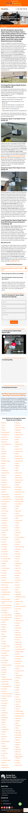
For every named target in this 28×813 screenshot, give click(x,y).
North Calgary (18, 489)
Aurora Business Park (6, 444)
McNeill (17, 453)
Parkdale (17, 523)
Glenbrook (4, 672)
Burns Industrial (5, 494)
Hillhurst (3, 722)
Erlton (3, 638)
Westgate (17, 739)
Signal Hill (17, 625)
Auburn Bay (4, 442)
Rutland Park (18, 592)
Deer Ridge (4, 577)
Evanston (4, 641)
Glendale (4, 677)
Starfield (17, 668)
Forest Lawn (4, 662)
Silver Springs (18, 627)
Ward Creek (17, 730)
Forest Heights (5, 660)
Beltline (3, 468)
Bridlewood (4, 489)
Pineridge (17, 539)
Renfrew (17, 561)
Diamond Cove (5, 585)
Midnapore (17, 465)
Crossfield (4, 573)
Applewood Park (5, 434)
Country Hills (4, 556)
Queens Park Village (19, 546)
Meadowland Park (19, 458)
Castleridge (4, 506)
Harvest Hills (4, 703)
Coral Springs (7, 25)
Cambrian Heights (6, 496)
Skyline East (18, 632)
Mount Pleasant (18, 477)
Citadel (3, 532)
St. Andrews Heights (19, 666)
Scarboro (17, 604)
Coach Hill (4, 539)
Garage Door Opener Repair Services (9, 793)
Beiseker (4, 463)
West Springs (18, 737)
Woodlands (17, 762)
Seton (16, 611)
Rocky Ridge (18, 573)
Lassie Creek (4, 753)
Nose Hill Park (18, 503)
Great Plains (4, 689)
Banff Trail (4, 451)
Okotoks (17, 513)
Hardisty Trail (4, 700)
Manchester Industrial (20, 427)
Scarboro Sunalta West (20, 606)
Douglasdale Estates (6, 592)
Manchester (18, 425)
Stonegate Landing (19, 670)
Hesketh (3, 710)
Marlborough (18, 432)
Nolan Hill (17, 484)
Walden (17, 728)
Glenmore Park (5, 681)
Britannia (4, 492)
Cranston (4, 565)
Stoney (16, 673)
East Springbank (5, 619)
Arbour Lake (4, 437)
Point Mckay (18, 542)
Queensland (18, 549)
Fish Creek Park (5, 655)
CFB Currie (4, 513)
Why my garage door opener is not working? (13, 273)
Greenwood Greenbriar (7, 696)
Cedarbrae (4, 508)
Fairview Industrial (6, 650)
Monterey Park (18, 472)
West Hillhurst (18, 735)
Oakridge (17, 506)
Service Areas (5, 795)
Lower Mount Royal (6, 760)
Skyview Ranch (18, 637)
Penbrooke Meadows (20, 537)
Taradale (17, 689)
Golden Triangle (5, 684)
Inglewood (4, 731)
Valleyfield (17, 720)
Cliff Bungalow (5, 537)
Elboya (3, 634)
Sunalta (17, 680)
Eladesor (4, 629)
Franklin (3, 667)
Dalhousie (4, 575)
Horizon (3, 724)
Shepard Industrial (19, 620)
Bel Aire (3, 465)
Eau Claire (4, 624)
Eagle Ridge (4, 610)
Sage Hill (17, 599)
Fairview (3, 648)
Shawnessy (17, 618)
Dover (3, 596)
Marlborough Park (19, 434)
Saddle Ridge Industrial (20, 596)
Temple (17, 692)
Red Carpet (17, 556)
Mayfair (17, 439)
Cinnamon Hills (5, 530)
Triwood (17, 697)
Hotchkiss (4, 727)
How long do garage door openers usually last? (12, 268)
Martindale (17, 437)
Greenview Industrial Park (7, 693)
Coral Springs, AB (7, 803)
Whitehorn (17, 744)
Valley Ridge (18, 718)
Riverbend (17, 570)
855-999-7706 (21, 9)
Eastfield (4, 622)
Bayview (3, 458)
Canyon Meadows (6, 501)
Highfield (4, 715)
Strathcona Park (18, 675)
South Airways (18, 642)
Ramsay (17, 551)
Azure (3, 446)
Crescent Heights (5, 568)
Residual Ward (18, 563)
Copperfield (4, 549)
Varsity (16, 723)
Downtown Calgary (6, 599)
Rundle (16, 589)
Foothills (4, 657)
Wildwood (17, 747)
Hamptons (4, 698)
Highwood (4, 719)
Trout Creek (18, 699)
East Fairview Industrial (7, 615)
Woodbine (17, 760)
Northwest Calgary (19, 501)
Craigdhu (4, 563)
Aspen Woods (5, 439)
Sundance (17, 682)
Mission (17, 470)
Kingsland (4, 746)
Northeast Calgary (19, 499)
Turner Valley (18, 701)
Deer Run (4, 580)
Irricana (3, 734)
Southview (17, 654)
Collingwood (4, 544)
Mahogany (17, 422)
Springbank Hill (18, 661)
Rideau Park (18, 568)
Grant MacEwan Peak (6, 686)
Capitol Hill (4, 503)
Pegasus (17, 534)
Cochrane (4, 542)
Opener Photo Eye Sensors (7, 788)
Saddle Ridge (18, 594)
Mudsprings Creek (19, 480)
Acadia (3, 425)
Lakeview (4, 750)
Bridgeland (4, 484)
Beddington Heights (6, 461)
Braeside (4, 477)
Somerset (17, 639)
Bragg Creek (4, 480)
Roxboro (17, 582)
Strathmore (17, 677)
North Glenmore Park (19, 492)
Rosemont (17, 577)
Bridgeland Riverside (6, 487)
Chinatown (4, 523)
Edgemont (4, 627)
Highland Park (5, 717)
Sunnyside (17, 685)
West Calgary (18, 732)
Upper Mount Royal (19, 716)
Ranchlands (17, 554)
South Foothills (18, 647)
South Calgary (18, 644)
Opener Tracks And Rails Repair (8, 790)
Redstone (17, 558)
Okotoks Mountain (19, 515)
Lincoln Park (4, 758)
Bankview (4, 456)
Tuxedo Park (18, 706)
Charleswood (5, 518)
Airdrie (3, 427)
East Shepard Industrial (7, 617)
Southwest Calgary (19, 656)
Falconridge (4, 653)
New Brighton (18, 482)
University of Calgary (19, 713)
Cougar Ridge (5, 554)
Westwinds (17, 742)
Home (2, 25)
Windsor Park (18, 754)
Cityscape (4, 534)
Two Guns (17, 708)
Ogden (16, 508)
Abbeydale (4, 422)
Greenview (4, 691)
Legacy (3, 755)
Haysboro (4, 708)
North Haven (18, 494)
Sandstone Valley (19, 601)
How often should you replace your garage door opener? (12, 278)
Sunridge (17, 687)
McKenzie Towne (19, 451)
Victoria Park (18, 725)
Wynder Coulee (18, 765)
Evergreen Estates (6, 646)
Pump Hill (17, 544)
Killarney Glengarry (6, 741)
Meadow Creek (18, 456)
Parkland (17, 527)
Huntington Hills (5, 729)
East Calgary (4, 612)
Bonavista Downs (5, 472)
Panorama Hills (18, 520)
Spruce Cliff (18, 663)
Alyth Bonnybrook (6, 432)
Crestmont (4, 570)
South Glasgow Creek (20, 649)
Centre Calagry (5, 511)
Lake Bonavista (5, 748)
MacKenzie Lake (5, 767)
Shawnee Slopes (19, 615)
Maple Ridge (18, 430)
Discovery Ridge (5, 587)
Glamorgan (4, 669)
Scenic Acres (18, 608)
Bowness (4, 475)
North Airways (18, 487)
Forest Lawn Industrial (6, 665)
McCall (16, 446)
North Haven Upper (19, 496)
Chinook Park (5, 525)
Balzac (3, 449)
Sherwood (17, 623)
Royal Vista (17, 587)
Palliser (17, 518)
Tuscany (17, 704)
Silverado (17, 630)
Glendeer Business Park (7, 679)
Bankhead (4, 453)
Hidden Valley (5, 712)
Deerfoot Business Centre (7, 582)
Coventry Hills (5, 561)
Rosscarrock (18, 580)
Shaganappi (17, 613)
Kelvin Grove (4, 736)
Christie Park (4, 527)
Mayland (17, 442)
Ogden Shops (18, 511)
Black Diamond (5, 470)
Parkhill (16, 525)
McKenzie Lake (18, 449)
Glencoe (3, 674)
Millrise (16, 468)
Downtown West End (6, 607)
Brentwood (4, 482)
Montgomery (18, 475)
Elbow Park (4, 631)
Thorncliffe (17, 694)
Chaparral (4, 515)
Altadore (4, 430)
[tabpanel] (14, 404)
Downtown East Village (7, 605)
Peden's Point (18, 532)
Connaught (4, 546)
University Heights (19, 711)
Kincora (3, 743)
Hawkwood (4, 705)
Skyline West (18, 635)
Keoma (3, 739)
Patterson (17, 530)
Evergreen (4, 643)
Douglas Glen (5, 589)
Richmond (17, 565)
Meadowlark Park (19, 461)
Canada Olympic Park (6, 499)
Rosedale (17, 575)
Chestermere (5, 520)
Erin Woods (4, 636)
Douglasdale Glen (5, 594)
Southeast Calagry (19, 651)
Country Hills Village (6, 558)
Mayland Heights (19, 444)
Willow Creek (18, 749)
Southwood (17, 658)
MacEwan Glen (5, 765)
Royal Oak (17, 585)
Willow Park (17, 751)
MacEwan (4, 762)
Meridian (17, 463)
